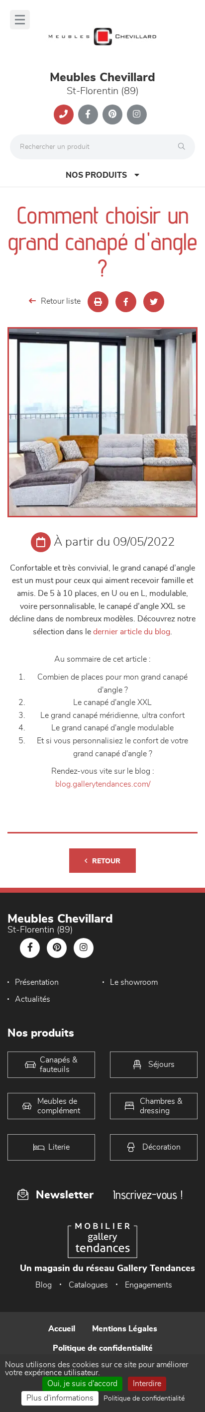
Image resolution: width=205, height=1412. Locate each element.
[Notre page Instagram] (137, 114)
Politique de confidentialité (103, 1348)
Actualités (32, 999)
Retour (106, 861)
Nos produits (96, 175)
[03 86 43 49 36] (64, 114)
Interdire (147, 1384)
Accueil (61, 1329)
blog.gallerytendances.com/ (102, 784)
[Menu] (20, 19)
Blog (43, 1285)
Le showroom (134, 982)
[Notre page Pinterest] (112, 114)
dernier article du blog (131, 632)
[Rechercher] (184, 146)
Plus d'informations (60, 1398)
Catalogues (88, 1285)
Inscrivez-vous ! (148, 1194)
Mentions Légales (124, 1329)
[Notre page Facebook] (88, 114)
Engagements (148, 1285)
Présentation (37, 982)
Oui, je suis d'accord (82, 1384)
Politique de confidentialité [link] (144, 1398)
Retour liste (61, 301)
